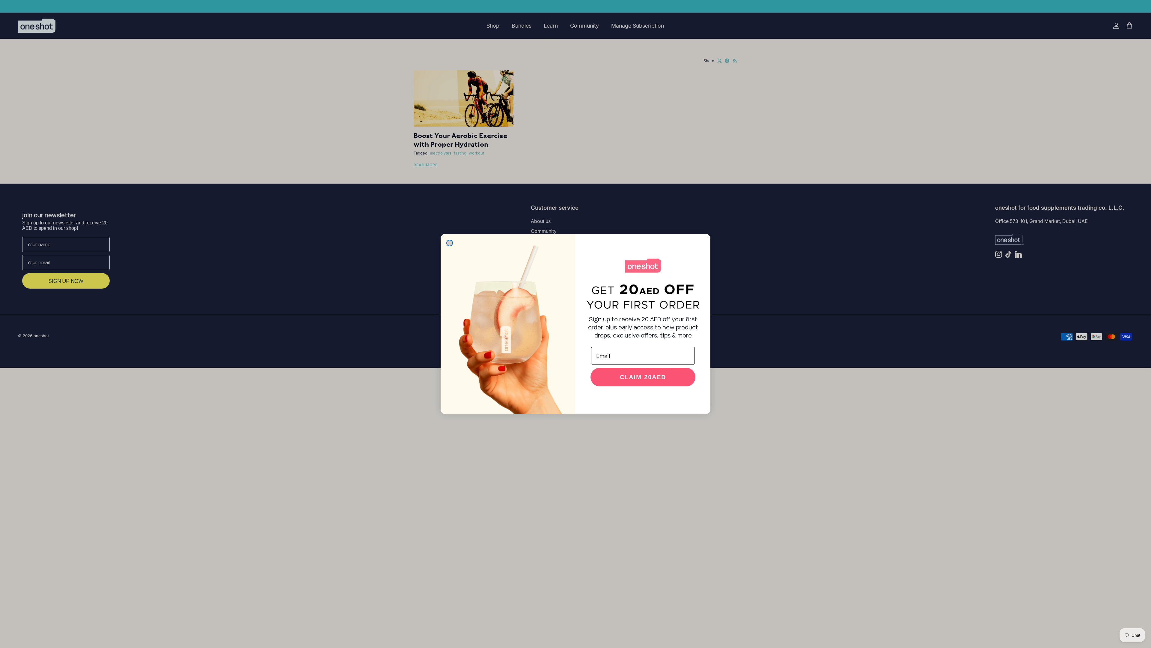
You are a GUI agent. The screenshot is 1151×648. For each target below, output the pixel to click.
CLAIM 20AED (643, 377)
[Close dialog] (450, 243)
